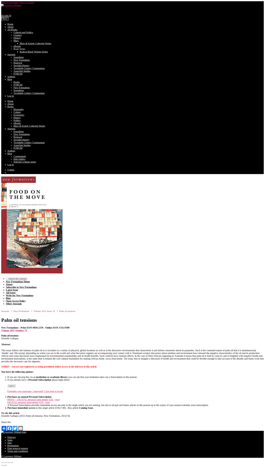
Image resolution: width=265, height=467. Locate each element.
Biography (18, 109)
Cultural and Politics (23, 32)
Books (16, 82)
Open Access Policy (16, 301)
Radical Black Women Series (34, 51)
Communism (19, 156)
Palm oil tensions (67, 311)
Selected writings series (24, 162)
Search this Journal (17, 279)
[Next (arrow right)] (5, 465)
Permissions (13, 445)
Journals (11, 54)
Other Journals (14, 303)
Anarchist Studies (22, 71)
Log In (11, 385)
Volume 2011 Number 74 (14, 330)
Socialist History (21, 65)
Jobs (9, 443)
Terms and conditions (17, 451)
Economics (18, 115)
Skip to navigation (10, 2)
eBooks (17, 46)
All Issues (11, 292)
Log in (10, 96)
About (10, 27)
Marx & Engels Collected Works (35, 43)
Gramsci (17, 35)
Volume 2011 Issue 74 (44, 311)
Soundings (18, 57)
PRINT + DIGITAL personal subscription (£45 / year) (33, 399)
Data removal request (17, 448)
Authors (11, 76)
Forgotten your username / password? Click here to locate (35, 391)
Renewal (17, 62)
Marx (16, 40)
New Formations (21, 60)
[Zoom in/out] (11, 462)
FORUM (17, 74)
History (17, 38)
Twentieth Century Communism (29, 68)
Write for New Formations (19, 295)
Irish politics (19, 159)
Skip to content (26, 2)
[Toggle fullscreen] (8, 462)
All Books (12, 29)
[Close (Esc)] (2, 462)
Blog (9, 79)
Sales (9, 440)
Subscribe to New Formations (21, 287)
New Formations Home (18, 281)
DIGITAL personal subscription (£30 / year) (28, 402)
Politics (17, 120)
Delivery (11, 437)
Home (10, 24)
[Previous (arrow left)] (2, 465)
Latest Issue (12, 290)
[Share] (5, 462)
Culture (17, 112)
